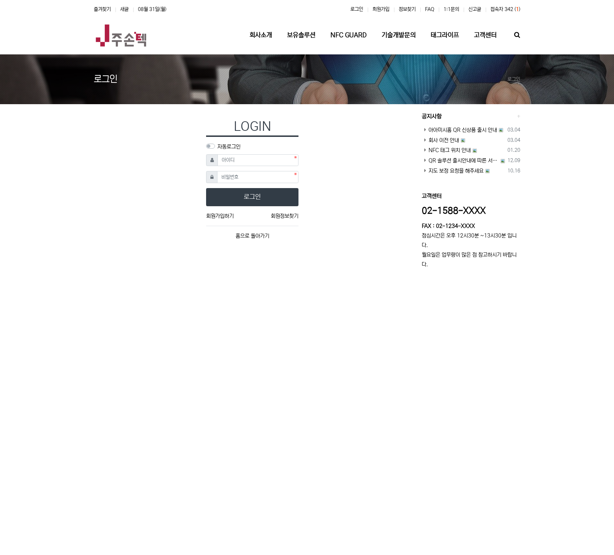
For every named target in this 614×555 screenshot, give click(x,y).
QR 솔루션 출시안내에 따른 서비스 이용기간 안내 (464, 161)
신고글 (474, 9)
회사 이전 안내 (444, 140)
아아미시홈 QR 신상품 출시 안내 (463, 130)
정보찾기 (407, 9)
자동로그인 (229, 147)
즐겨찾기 (102, 9)
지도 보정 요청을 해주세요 (456, 171)
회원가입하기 (220, 216)
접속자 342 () (505, 9)
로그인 (356, 9)
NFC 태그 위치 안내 (450, 150)
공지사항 (432, 116)
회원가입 (380, 9)
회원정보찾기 (284, 216)
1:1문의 (451, 9)
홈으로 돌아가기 (252, 236)
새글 (124, 9)
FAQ (429, 9)
